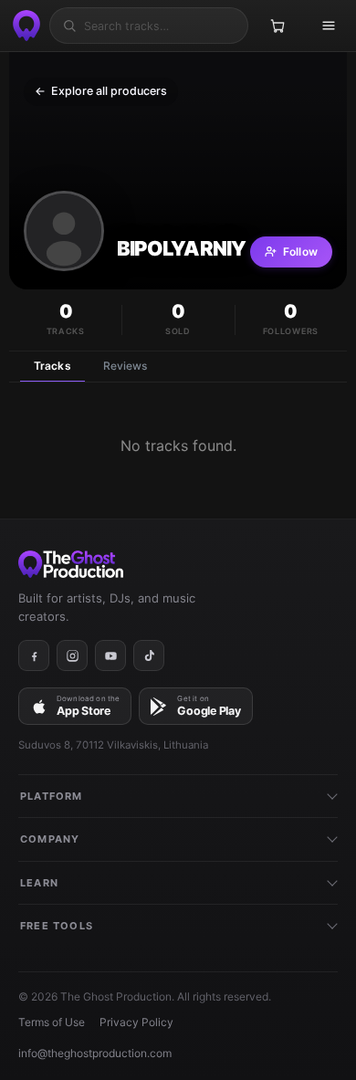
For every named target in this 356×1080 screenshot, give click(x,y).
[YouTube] (110, 655)
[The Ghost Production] (23, 25)
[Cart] (277, 25)
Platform (51, 796)
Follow (300, 251)
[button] (64, 231)
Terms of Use (51, 1022)
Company (49, 839)
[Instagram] (72, 655)
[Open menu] (329, 25)
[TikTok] (148, 655)
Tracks (52, 365)
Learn (39, 882)
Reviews (125, 365)
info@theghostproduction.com (95, 1053)
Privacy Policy (136, 1022)
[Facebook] (33, 655)
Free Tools (56, 925)
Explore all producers (101, 91)
